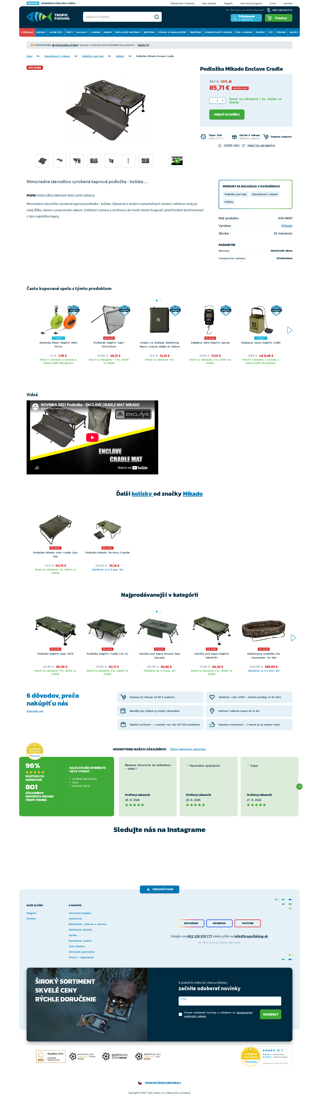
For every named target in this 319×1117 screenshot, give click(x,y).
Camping (95, 32)
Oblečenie (195, 32)
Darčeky (261, 32)
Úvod (29, 56)
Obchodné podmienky (82, 952)
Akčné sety (56, 32)
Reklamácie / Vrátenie (182, 3)
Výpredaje (27, 32)
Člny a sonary (244, 32)
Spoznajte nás (35, 711)
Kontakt (288, 3)
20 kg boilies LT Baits (66, 45)
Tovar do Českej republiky (163, 1083)
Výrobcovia (75, 919)
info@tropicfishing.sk (251, 936)
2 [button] (160, 300)
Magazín (228, 3)
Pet (271, 32)
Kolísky (120, 56)
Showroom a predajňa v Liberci (52, 3)
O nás (273, 3)
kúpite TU (143, 45)
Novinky (41, 32)
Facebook (219, 923)
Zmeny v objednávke (81, 957)
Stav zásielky (209, 3)
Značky (293, 32)
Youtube (247, 923)
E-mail (183, 998)
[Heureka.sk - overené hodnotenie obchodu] (34, 751)
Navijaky (82, 32)
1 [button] (157, 300)
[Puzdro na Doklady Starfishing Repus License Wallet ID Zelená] (159, 323)
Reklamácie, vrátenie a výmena (87, 924)
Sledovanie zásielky (80, 930)
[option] (42, 161)
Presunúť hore (163, 889)
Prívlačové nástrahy (127, 32)
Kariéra (73, 935)
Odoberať (270, 1014)
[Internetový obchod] (48, 17)
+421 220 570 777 (199, 936)
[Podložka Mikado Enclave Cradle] (42, 160)
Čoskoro (281, 32)
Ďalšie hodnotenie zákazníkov (188, 749)
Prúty (69, 32)
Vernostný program (251, 3)
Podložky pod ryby (93, 56)
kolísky (142, 493)
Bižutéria (149, 32)
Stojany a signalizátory (172, 32)
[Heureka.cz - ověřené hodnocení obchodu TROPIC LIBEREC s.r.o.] (266, 1056)
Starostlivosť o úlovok (218, 32)
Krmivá (108, 32)
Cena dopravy (77, 946)
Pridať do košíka (227, 114)
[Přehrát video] (177, 160)
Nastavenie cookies (80, 941)
